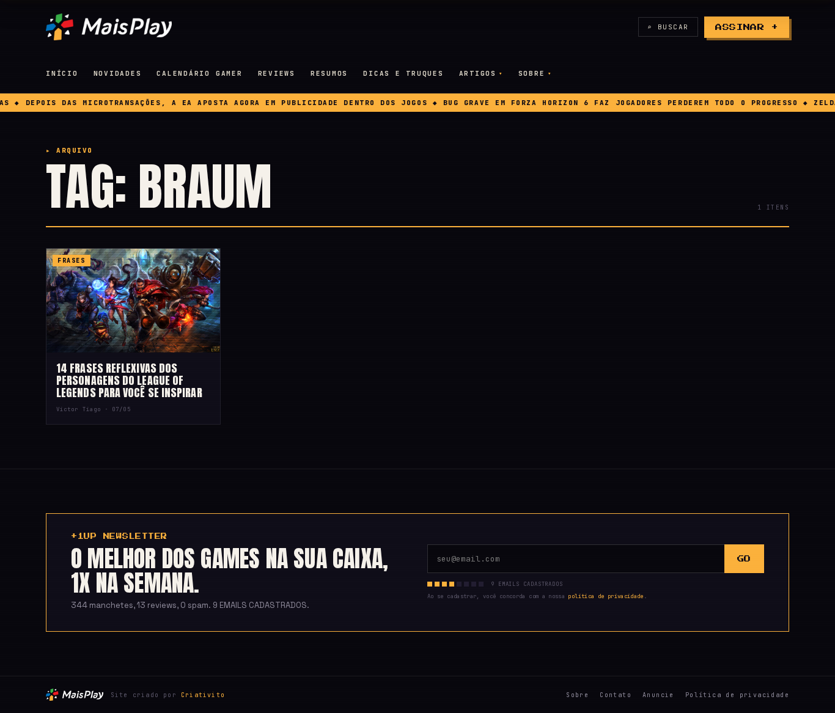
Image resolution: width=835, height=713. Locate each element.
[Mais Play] (109, 26)
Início (62, 73)
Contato (615, 695)
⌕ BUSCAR (668, 27)
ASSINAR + (746, 27)
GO (744, 558)
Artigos (477, 73)
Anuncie (658, 695)
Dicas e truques (403, 73)
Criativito (203, 695)
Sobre (531, 73)
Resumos (329, 73)
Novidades (118, 73)
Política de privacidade (737, 695)
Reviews (276, 73)
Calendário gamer (199, 73)
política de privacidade (605, 596)
